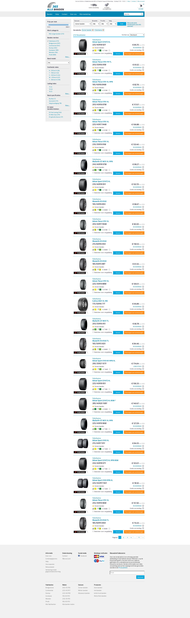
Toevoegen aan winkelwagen (134, 54)
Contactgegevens (51, 559)
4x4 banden (98, 590)
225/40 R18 (66, 593)
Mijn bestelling (85, 14)
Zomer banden (87, 30)
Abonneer (140, 577)
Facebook (83, 556)
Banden (49, 14)
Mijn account (141, 1)
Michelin (48, 599)
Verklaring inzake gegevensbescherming (53, 570)
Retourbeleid (50, 567)
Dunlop (48, 593)
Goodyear (49, 596)
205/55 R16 (66, 587)
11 (139, 537)
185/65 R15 (66, 601)
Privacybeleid (122, 567)
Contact (134, 1)
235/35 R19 (66, 599)
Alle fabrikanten (51, 604)
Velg (110, 21)
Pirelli (47, 601)
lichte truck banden (100, 593)
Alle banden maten (68, 604)
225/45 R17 (66, 590)
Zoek (121, 24)
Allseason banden (84, 593)
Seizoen (76, 21)
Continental (49, 590)
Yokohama (54, 41)
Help (128, 1)
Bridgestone (50, 587)
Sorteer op (125, 35)
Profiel (102, 21)
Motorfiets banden (100, 596)
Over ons (73, 14)
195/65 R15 (66, 596)
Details (118, 54)
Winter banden (83, 590)
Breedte (94, 21)
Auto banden (98, 587)
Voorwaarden (50, 564)
